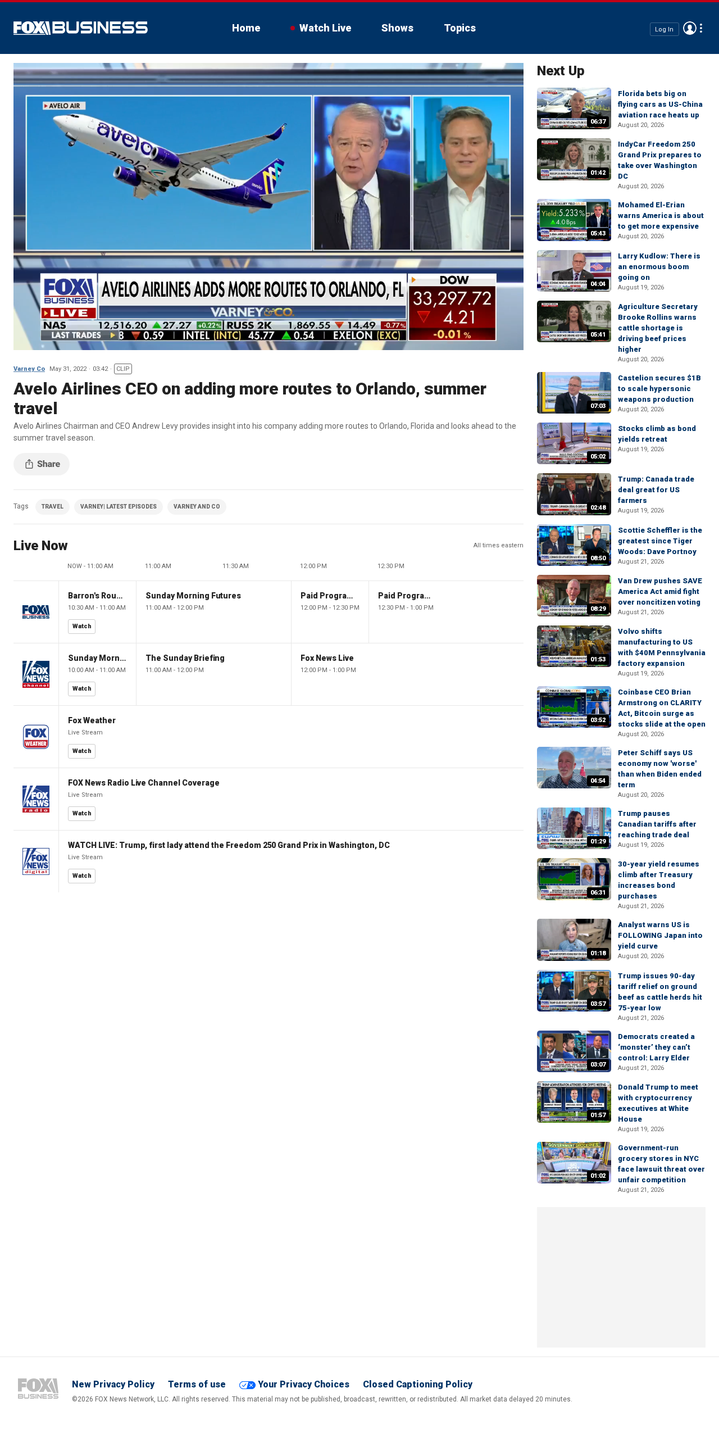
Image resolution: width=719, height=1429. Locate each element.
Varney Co (29, 369)
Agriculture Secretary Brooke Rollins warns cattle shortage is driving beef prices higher (658, 327)
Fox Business (80, 28)
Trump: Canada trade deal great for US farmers (656, 490)
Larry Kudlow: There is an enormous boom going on (659, 267)
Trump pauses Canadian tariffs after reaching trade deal (657, 824)
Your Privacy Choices (303, 1384)
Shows (397, 28)
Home (246, 28)
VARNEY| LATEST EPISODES (118, 506)
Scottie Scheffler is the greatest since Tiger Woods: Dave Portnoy (660, 541)
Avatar (690, 28)
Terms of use (197, 1384)
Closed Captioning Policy (417, 1384)
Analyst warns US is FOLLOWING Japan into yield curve (660, 935)
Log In (664, 29)
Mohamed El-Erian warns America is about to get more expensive (661, 215)
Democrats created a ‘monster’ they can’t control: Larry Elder (656, 1047)
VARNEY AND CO (197, 506)
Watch (82, 626)
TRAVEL (52, 506)
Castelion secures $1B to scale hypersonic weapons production (659, 388)
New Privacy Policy (113, 1384)
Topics (460, 28)
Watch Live (325, 28)
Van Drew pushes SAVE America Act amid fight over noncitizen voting (660, 591)
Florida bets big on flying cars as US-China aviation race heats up (660, 104)
